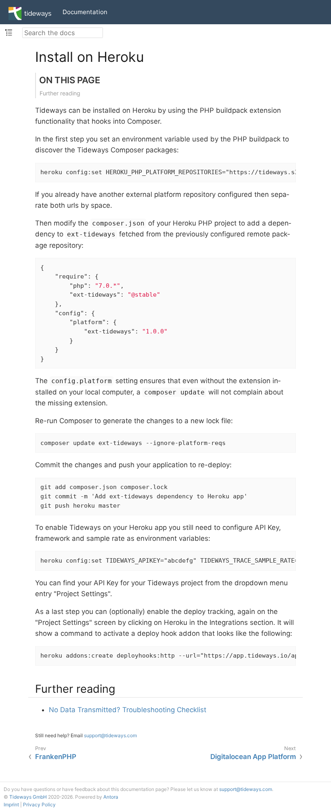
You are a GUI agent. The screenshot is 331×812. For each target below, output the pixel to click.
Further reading (60, 93)
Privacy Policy (39, 804)
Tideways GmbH (28, 797)
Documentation (85, 12)
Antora (110, 797)
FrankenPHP (55, 757)
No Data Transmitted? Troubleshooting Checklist (127, 710)
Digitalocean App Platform (253, 757)
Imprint (11, 804)
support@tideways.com (110, 735)
